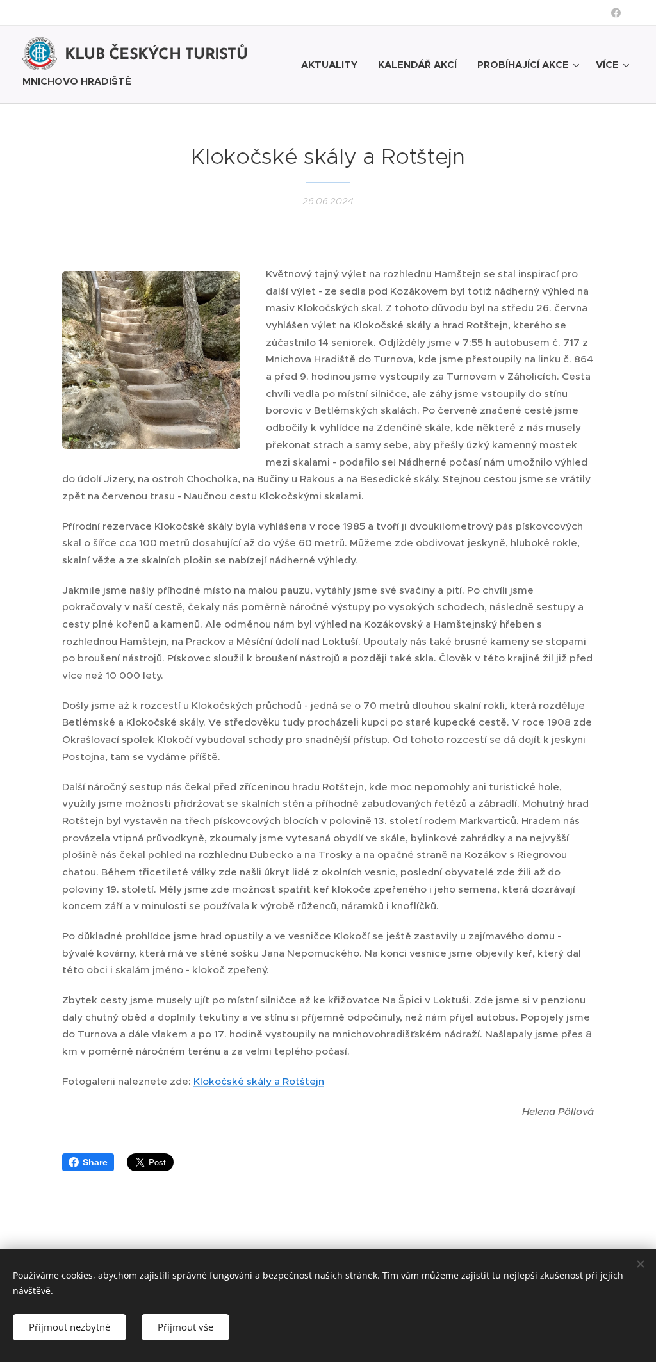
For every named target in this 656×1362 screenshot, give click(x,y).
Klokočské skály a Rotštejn (258, 1081)
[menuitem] (333, 65)
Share (95, 1162)
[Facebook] (616, 13)
